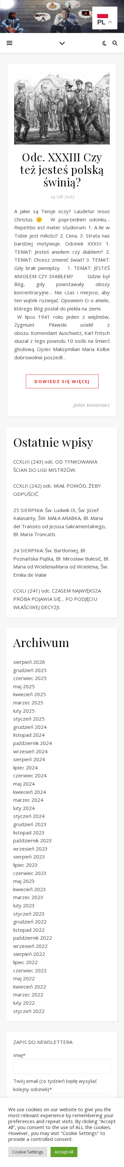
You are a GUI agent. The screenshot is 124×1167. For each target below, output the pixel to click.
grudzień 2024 (30, 727)
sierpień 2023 (29, 856)
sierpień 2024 (29, 759)
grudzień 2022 (30, 921)
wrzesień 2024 (30, 751)
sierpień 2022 (29, 954)
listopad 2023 (29, 832)
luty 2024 (24, 808)
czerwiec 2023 (30, 873)
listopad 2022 (29, 929)
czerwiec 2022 (30, 970)
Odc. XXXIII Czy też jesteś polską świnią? (62, 169)
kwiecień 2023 (29, 889)
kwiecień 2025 (29, 694)
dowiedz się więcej (62, 381)
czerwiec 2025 (30, 678)
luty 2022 (24, 1002)
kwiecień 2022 (29, 986)
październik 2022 (32, 937)
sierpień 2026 (29, 662)
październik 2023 (32, 840)
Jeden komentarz (91, 405)
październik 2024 (32, 743)
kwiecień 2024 (29, 792)
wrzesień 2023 (30, 848)
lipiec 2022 (25, 962)
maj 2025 (24, 686)
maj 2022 (24, 978)
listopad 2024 (29, 734)
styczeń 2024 (29, 816)
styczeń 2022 (29, 1011)
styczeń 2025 (29, 718)
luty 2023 (24, 905)
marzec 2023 (28, 897)
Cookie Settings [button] (27, 1152)
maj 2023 (24, 881)
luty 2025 (24, 710)
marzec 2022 (28, 994)
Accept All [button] (64, 1152)
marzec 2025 (28, 702)
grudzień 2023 (30, 824)
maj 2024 (24, 783)
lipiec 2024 (25, 767)
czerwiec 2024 (30, 775)
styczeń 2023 (29, 913)
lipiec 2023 (25, 864)
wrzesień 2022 (30, 946)
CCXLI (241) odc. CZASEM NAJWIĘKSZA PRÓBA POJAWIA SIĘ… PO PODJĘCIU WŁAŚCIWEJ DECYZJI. (57, 598)
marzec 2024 (28, 799)
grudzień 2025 (30, 670)
